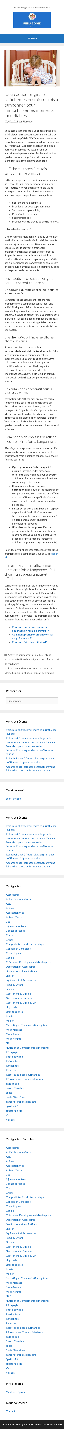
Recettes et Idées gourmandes (23, 1074)
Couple (10, 957)
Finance (10, 989)
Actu (8, 903)
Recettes (11, 1070)
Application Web (15, 912)
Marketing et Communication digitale (26, 1025)
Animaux (11, 908)
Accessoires (12, 894)
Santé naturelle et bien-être (21, 1101)
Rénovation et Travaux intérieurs (24, 1079)
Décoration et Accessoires (20, 966)
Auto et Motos (14, 917)
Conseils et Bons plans (18, 948)
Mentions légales (15, 1392)
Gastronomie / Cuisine (18, 993)
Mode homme (13, 1038)
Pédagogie (12, 1052)
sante (9, 1092)
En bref (10, 975)
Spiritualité (12, 1106)
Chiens (10, 939)
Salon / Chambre (15, 1088)
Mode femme (13, 1034)
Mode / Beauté (14, 1029)
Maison (10, 1020)
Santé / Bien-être (15, 1097)
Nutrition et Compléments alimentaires (28, 1047)
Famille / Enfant (42, 654)
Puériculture (13, 1061)
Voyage (10, 1119)
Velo (8, 1115)
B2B (8, 921)
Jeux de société (14, 1011)
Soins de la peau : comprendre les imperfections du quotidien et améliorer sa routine (29, 750)
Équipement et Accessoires (21, 980)
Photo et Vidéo (14, 1056)
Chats (9, 935)
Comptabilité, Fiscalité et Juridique (25, 944)
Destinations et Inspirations (21, 971)
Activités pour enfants (20, 654)
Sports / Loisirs (14, 1110)
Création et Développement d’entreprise (28, 962)
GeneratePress (54, 1424)
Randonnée (12, 1065)
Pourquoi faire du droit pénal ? (29, 642)
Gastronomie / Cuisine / (19, 998)
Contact (10, 1411)
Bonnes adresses (15, 930)
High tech (11, 1007)
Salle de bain (12, 1083)
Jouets (9, 1016)
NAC (8, 1043)
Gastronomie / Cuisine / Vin (21, 1002)
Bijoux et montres (16, 926)
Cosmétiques (13, 953)
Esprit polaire (13, 798)
